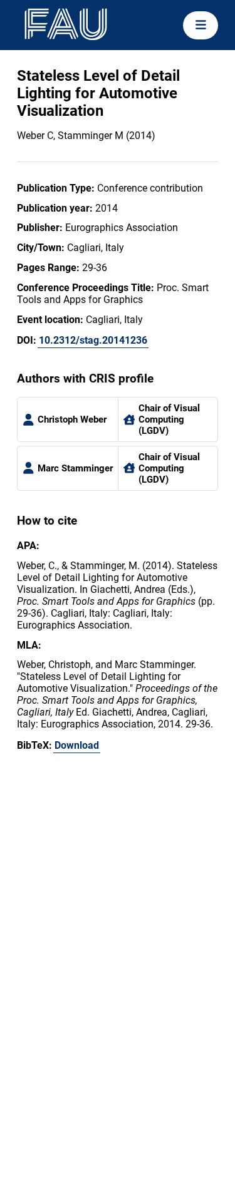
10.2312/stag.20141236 (93, 340)
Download (77, 745)
